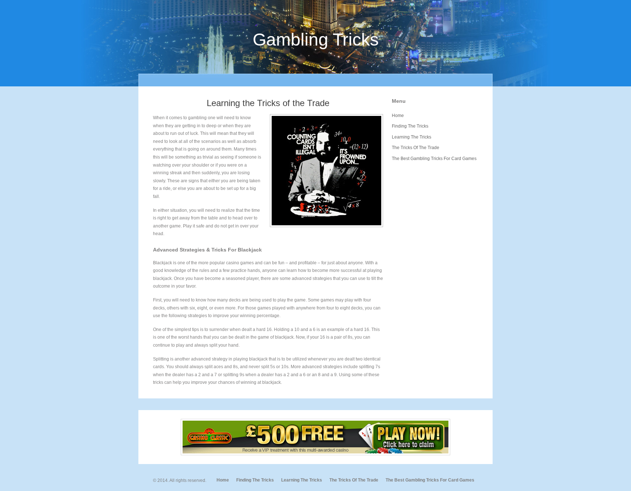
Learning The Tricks (411, 137)
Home (398, 115)
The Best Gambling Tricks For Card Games (434, 158)
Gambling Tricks (316, 39)
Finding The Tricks (410, 126)
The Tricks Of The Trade (415, 147)
